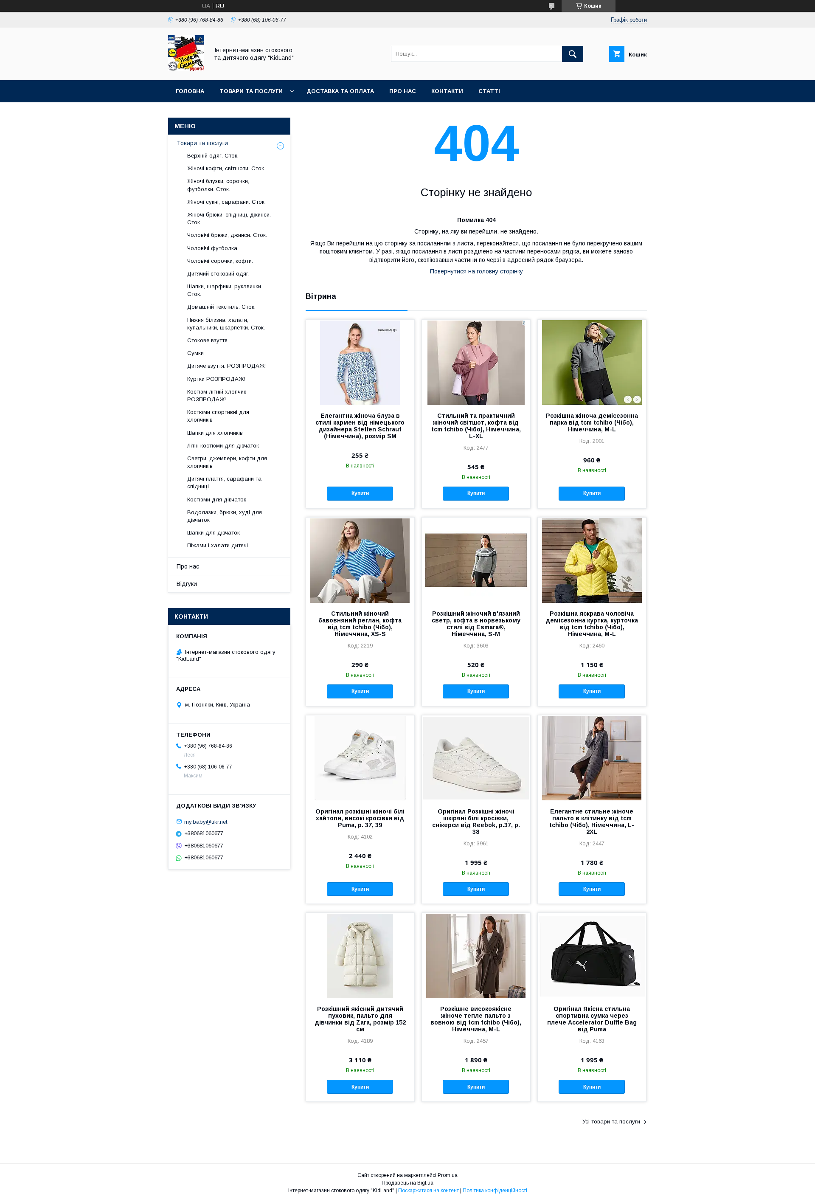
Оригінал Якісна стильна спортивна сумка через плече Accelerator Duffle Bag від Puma (592, 1019)
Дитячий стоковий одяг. (218, 273)
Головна (190, 91)
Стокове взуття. (208, 340)
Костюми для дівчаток (216, 499)
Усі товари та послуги (611, 1121)
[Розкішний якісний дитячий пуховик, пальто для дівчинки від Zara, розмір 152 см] (360, 955)
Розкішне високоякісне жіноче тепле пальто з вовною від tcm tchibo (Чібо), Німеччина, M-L (475, 1019)
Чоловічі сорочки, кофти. (220, 261)
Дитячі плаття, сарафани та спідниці (224, 483)
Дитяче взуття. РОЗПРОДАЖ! (226, 366)
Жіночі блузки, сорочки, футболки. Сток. (218, 185)
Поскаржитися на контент (428, 1191)
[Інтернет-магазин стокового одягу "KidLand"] (186, 69)
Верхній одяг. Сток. (213, 155)
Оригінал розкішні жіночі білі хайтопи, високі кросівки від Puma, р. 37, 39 (360, 818)
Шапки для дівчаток (213, 532)
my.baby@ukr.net (205, 821)
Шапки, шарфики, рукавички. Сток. (224, 290)
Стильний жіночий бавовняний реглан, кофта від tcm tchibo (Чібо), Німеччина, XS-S (360, 623)
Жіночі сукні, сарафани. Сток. (226, 202)
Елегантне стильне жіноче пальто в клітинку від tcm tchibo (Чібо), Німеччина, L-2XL (591, 821)
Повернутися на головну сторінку (476, 271)
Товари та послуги (251, 91)
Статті (489, 91)
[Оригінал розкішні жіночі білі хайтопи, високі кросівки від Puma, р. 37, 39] (360, 757)
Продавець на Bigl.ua (407, 1183)
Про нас (402, 91)
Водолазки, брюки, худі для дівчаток (224, 516)
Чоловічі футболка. (213, 248)
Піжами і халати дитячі (217, 545)
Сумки (195, 353)
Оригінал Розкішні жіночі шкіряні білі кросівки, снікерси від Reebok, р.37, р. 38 (476, 821)
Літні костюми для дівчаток (223, 445)
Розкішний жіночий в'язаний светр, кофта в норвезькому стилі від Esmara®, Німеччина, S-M (476, 623)
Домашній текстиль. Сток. (221, 307)
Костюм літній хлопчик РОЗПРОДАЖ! (216, 395)
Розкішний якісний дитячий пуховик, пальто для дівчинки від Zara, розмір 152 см (360, 1019)
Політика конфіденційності (495, 1191)
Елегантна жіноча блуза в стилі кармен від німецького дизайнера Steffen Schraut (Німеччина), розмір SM (360, 425)
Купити (360, 493)
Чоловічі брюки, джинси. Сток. (227, 235)
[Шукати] (572, 54)
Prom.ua (448, 1175)
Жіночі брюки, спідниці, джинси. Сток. (229, 218)
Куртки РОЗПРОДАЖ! (216, 379)
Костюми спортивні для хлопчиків (218, 416)
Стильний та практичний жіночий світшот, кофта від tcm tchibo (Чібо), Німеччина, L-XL (476, 425)
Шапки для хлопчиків (215, 433)
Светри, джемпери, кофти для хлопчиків (227, 462)
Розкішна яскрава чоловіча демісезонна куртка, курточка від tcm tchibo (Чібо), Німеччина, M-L (591, 623)
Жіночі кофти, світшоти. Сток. (226, 168)
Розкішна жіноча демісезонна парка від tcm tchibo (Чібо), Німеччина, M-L (592, 422)
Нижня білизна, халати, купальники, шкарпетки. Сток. (226, 324)
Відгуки (187, 583)
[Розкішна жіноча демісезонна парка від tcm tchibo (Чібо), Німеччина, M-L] (592, 362)
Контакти (447, 91)
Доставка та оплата (340, 91)
